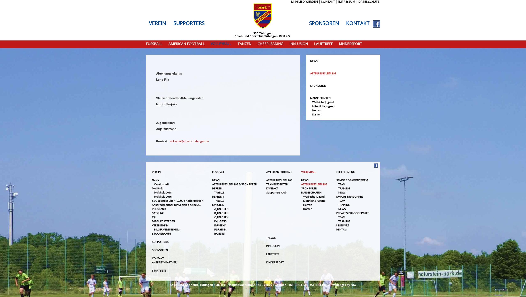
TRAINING (344, 188)
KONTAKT (358, 23)
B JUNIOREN (221, 213)
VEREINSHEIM (160, 225)
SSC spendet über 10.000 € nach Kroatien (177, 201)
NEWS (314, 61)
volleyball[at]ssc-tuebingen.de (189, 141)
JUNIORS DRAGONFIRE (349, 196)
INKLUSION (299, 44)
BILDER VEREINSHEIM (167, 229)
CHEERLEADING (270, 44)
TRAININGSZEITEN (277, 184)
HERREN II (218, 196)
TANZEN (244, 44)
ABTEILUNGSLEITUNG (323, 73)
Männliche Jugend (323, 106)
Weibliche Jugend (323, 102)
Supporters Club (276, 192)
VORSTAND (159, 209)
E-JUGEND (220, 225)
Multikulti (157, 188)
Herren (316, 110)
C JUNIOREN (221, 217)
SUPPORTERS (189, 23)
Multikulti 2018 (163, 192)
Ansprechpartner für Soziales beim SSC (176, 205)
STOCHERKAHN (161, 233)
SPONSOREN (324, 23)
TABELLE (219, 192)
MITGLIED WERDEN (163, 221)
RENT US (341, 229)
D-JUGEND (220, 221)
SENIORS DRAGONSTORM (352, 180)
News (155, 180)
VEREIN (157, 23)
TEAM (341, 184)
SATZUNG (158, 213)
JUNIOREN (218, 205)
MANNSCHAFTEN (320, 98)
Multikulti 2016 (163, 196)
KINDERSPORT (350, 44)
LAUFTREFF (323, 44)
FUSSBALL (154, 44)
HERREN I (217, 188)
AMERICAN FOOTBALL (186, 44)
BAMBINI (219, 233)
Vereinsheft (161, 184)
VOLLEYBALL (221, 44)
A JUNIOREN (221, 209)
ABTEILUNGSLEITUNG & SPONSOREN (234, 184)
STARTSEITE (159, 270)
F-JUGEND (220, 229)
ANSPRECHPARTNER (164, 262)
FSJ (154, 217)
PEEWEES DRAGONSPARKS (352, 213)
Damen (316, 114)
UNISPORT (342, 225)
